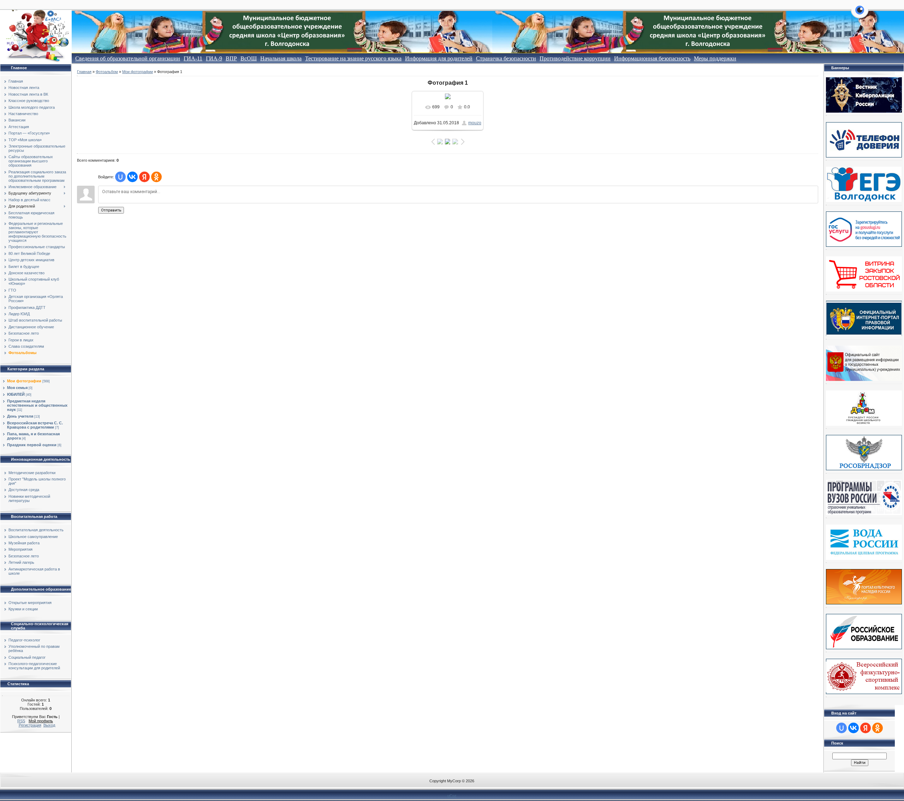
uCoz (452, 796)
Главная (84, 72)
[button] (860, 14)
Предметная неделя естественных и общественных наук (37, 405)
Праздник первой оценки (31, 445)
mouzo (474, 122)
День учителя (20, 416)
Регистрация (30, 725)
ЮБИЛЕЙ (16, 394)
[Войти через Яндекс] (144, 177)
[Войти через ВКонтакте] (132, 177)
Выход (49, 725)
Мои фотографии (24, 381)
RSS (21, 721)
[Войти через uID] (120, 177)
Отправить (111, 210)
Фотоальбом (107, 72)
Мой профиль (41, 721)
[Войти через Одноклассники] (156, 177)
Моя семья (17, 387)
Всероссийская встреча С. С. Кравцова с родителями (35, 425)
